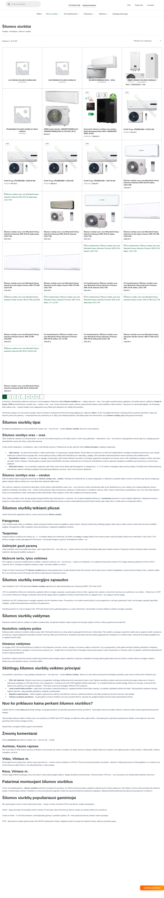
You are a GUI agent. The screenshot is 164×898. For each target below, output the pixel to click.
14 (28, 397)
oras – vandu (75, 401)
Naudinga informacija (120, 14)
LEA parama (88, 14)
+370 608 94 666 (74, 5)
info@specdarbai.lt (89, 5)
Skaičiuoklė (139, 5)
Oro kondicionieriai (70, 14)
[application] (58, 14)
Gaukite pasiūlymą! (152, 888)
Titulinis (39, 14)
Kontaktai (150, 5)
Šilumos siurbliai (51, 14)
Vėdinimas (102, 14)
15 (32, 397)
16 (37, 397)
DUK (129, 5)
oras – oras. (96, 401)
